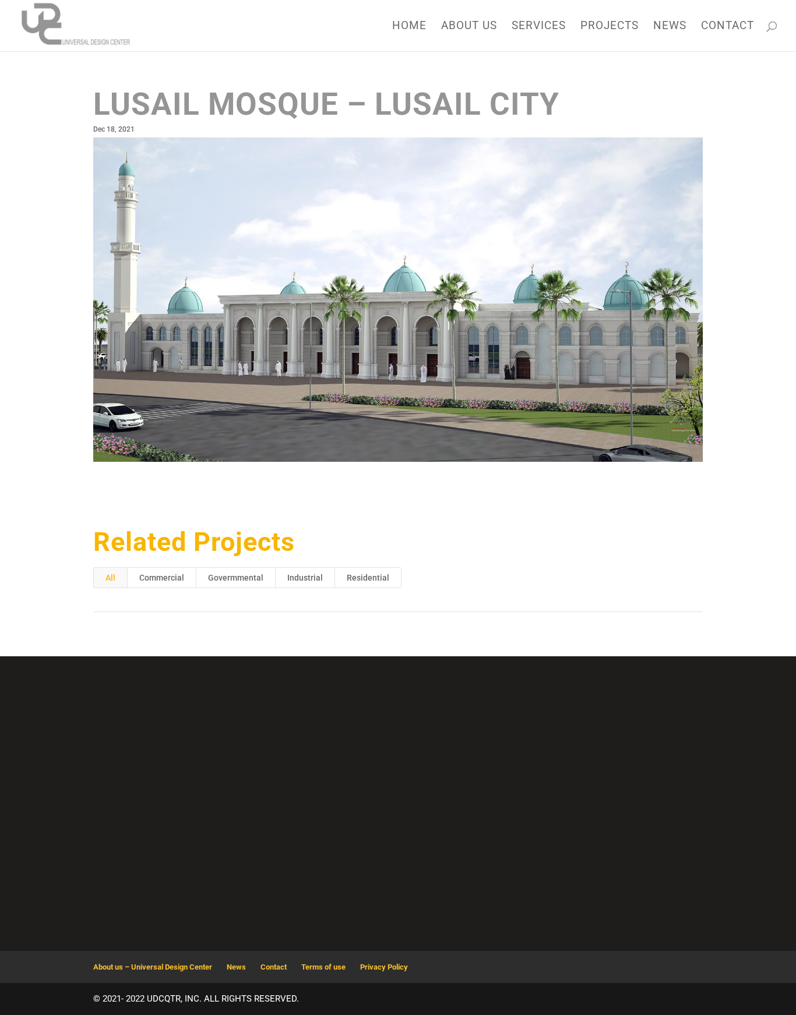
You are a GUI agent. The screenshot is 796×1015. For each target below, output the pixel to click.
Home (409, 27)
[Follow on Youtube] (427, 877)
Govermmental (235, 577)
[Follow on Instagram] (369, 877)
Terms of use (323, 967)
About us (469, 27)
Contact (727, 27)
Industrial (305, 577)
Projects (609, 27)
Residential (368, 577)
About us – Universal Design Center (152, 967)
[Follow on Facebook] (398, 877)
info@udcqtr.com (607, 752)
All (110, 577)
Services (539, 27)
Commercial (161, 577)
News (669, 27)
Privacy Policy (384, 967)
